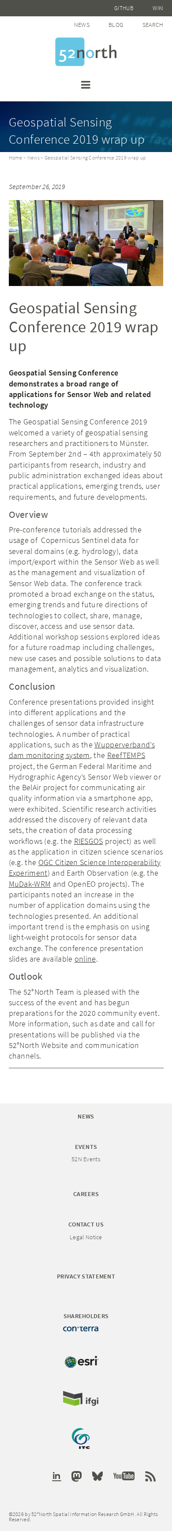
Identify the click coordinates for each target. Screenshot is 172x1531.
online (85, 959)
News (82, 25)
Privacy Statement (86, 1276)
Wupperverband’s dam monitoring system (82, 749)
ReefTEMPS (126, 755)
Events (86, 1147)
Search (153, 25)
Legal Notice (86, 1237)
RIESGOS (88, 841)
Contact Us (86, 1224)
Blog (115, 25)
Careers (86, 1194)
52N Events (86, 1159)
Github (124, 8)
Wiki (158, 8)
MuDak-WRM (30, 884)
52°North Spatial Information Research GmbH (86, 51)
